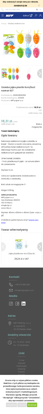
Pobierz (21, 371)
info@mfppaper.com (24, 290)
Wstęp (3, 23)
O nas (21, 360)
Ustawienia (11, 405)
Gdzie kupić (21, 366)
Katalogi (21, 369)
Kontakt (21, 374)
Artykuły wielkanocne (16, 23)
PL (37, 9)
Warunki (21, 363)
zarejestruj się (20, 5)
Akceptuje (32, 405)
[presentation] (3, 73)
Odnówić (22, 405)
